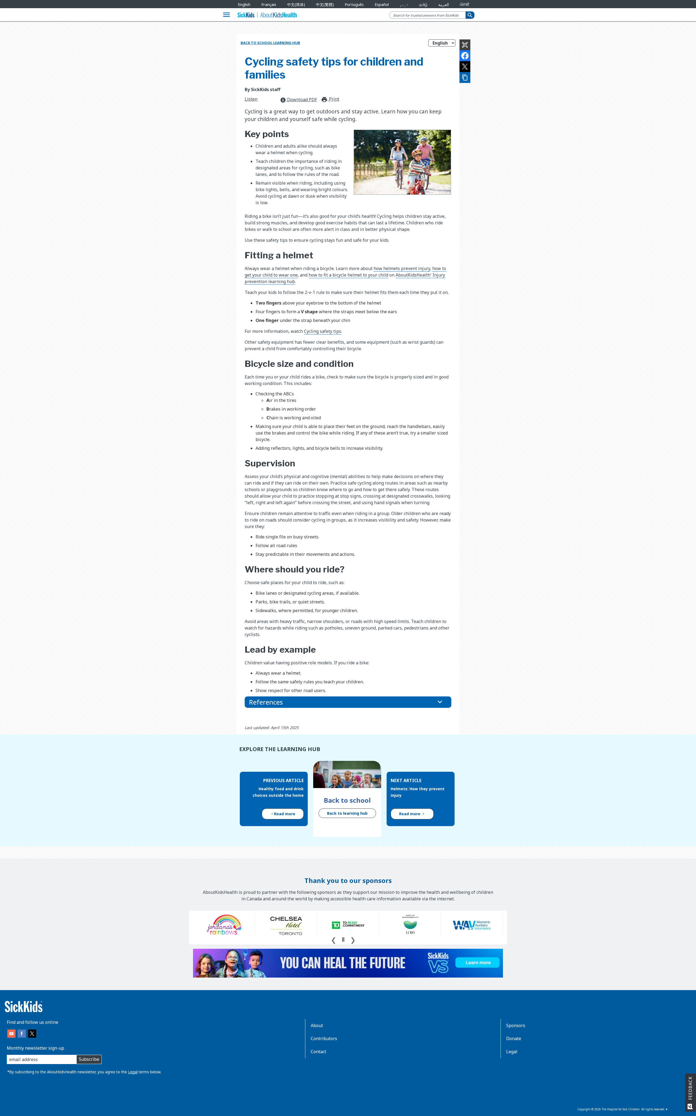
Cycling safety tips (322, 331)
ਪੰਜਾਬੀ (464, 4)
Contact (318, 1052)
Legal (133, 1071)
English (244, 4)
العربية (443, 4)
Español (382, 4)
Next (353, 939)
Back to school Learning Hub (270, 42)
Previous (333, 939)
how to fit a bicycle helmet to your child (348, 275)
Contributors (324, 1038)
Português (354, 4)
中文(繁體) (325, 4)
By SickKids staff (262, 89)
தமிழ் (423, 4)
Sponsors (515, 1025)
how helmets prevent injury (402, 268)
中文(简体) (296, 4)
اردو (404, 4)
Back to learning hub (347, 813)
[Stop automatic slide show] (343, 939)
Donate (513, 1038)
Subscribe (89, 1059)
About (317, 1025)
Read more (284, 813)
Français (268, 4)
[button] (348, 702)
